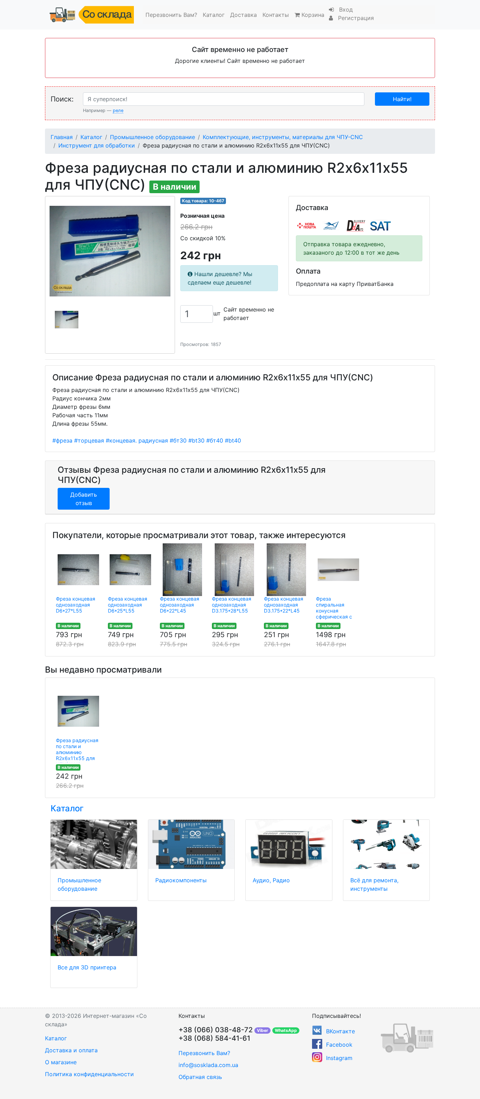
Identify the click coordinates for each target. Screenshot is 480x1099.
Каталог (214, 14)
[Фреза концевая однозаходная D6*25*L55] (130, 569)
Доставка (243, 14)
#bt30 (196, 440)
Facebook (339, 1044)
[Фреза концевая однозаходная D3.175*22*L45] (286, 569)
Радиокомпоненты (181, 880)
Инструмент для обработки (96, 145)
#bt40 (233, 440)
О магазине (61, 1062)
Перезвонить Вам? (171, 14)
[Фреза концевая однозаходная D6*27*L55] (78, 569)
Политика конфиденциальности (89, 1074)
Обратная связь (200, 1076)
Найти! (402, 99)
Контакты (275, 14)
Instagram (339, 1057)
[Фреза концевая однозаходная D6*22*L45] (182, 569)
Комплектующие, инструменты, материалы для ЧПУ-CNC (283, 136)
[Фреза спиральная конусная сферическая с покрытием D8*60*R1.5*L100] (338, 569)
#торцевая (89, 440)
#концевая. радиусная (137, 440)
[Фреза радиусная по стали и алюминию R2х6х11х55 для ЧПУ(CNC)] (78, 711)
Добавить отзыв (83, 498)
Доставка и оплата (71, 1050)
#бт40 (214, 440)
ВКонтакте (340, 1031)
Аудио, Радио (271, 880)
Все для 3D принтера (87, 967)
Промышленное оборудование (152, 136)
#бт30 (178, 440)
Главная (62, 136)
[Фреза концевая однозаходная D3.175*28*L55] (234, 569)
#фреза (62, 440)
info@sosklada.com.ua (208, 1064)
